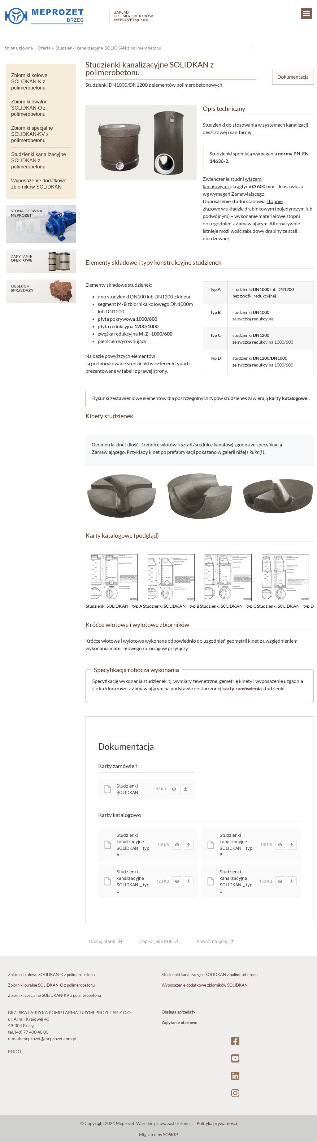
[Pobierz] (185, 789)
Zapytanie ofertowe (179, 1022)
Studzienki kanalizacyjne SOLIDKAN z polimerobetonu (38, 160)
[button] (306, 13)
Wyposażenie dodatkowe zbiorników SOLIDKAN (39, 183)
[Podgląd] (174, 789)
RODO (14, 1051)
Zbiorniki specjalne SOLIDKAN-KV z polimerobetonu (32, 134)
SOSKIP (170, 1134)
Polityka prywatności (217, 1123)
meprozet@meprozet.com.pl (49, 1038)
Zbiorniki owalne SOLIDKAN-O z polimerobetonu (29, 108)
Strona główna (19, 47)
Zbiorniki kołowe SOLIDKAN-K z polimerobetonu (29, 81)
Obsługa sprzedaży (178, 1012)
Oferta (44, 47)
